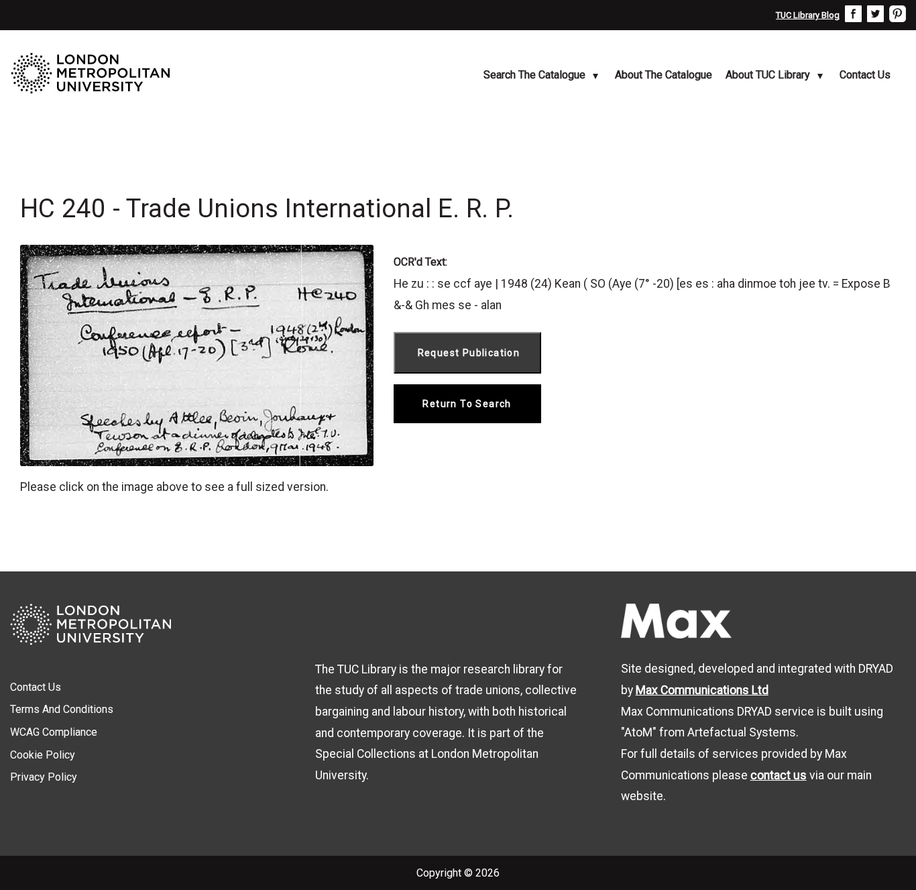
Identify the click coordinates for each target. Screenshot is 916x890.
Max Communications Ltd (702, 690)
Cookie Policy (42, 754)
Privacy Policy (43, 777)
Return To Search (466, 403)
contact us (778, 775)
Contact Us (865, 74)
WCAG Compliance (53, 732)
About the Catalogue (663, 74)
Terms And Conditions (61, 709)
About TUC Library (768, 74)
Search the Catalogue (534, 74)
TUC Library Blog (808, 15)
